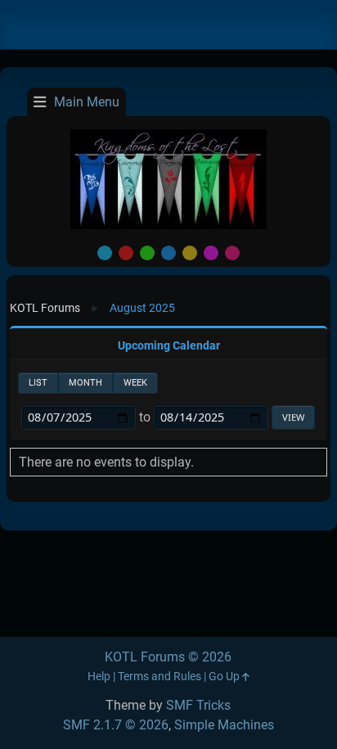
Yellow (189, 253)
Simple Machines (224, 725)
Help (99, 677)
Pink (232, 253)
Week (135, 382)
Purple (211, 253)
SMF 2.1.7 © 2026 (115, 725)
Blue (168, 253)
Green (147, 253)
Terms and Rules (159, 677)
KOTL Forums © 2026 (168, 657)
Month (85, 382)
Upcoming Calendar (169, 346)
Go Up (225, 677)
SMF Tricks (198, 705)
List (38, 382)
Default (104, 253)
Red (126, 253)
